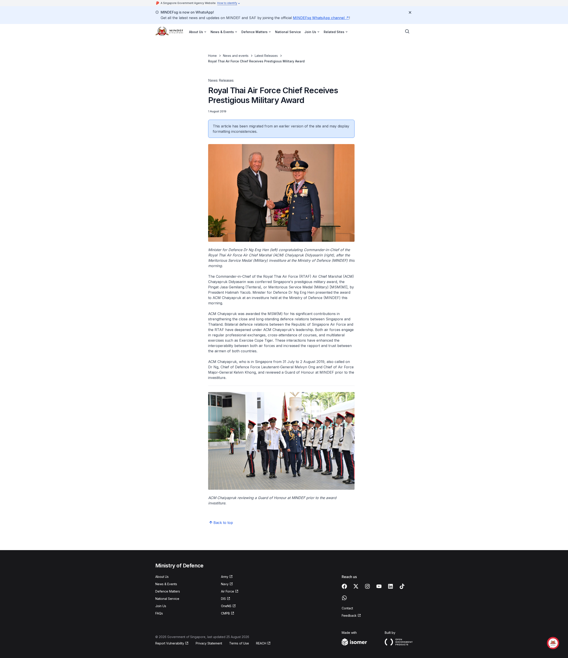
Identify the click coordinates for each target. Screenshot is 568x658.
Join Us (160, 606)
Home (212, 55)
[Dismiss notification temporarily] (410, 12)
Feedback (349, 615)
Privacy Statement (209, 643)
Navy (225, 584)
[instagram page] (367, 586)
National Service (288, 32)
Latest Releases (266, 55)
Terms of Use (239, 643)
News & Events (166, 584)
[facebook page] (344, 586)
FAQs (159, 613)
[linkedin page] (390, 586)
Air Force (227, 591)
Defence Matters (167, 591)
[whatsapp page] (344, 598)
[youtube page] (379, 586)
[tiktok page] (402, 586)
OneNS (226, 606)
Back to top (223, 522)
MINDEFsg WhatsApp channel (319, 18)
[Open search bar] (407, 31)
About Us (162, 577)
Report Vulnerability (169, 643)
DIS (223, 599)
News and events (235, 55)
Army (224, 577)
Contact (347, 608)
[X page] (356, 586)
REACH (261, 643)
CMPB (225, 613)
